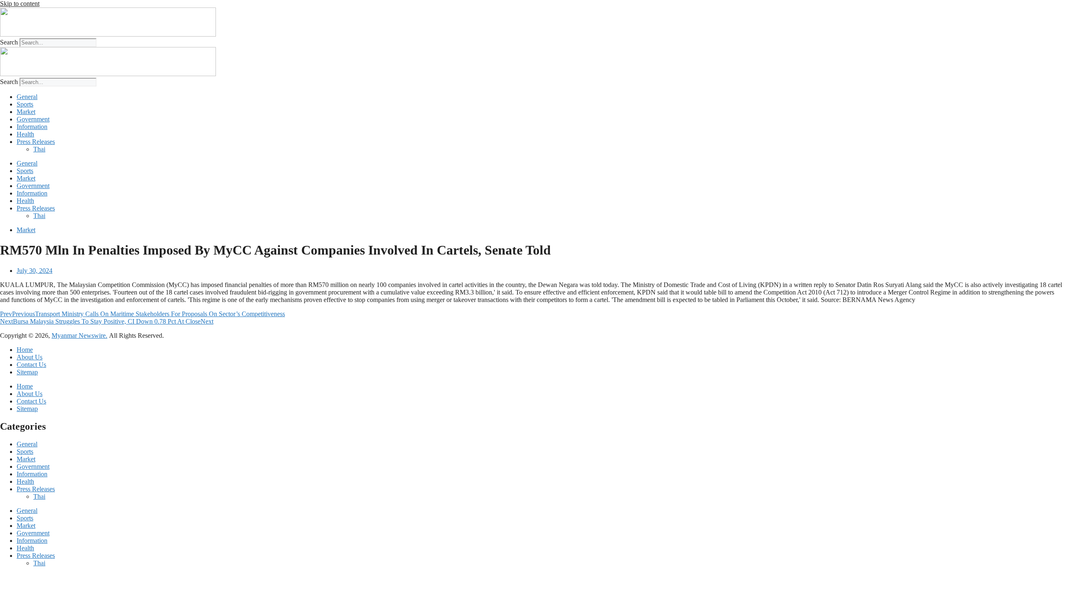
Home (25, 349)
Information (32, 126)
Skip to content (20, 3)
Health (25, 134)
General (27, 96)
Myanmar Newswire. (79, 335)
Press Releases (36, 141)
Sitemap (27, 372)
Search (9, 42)
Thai (39, 149)
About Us (29, 357)
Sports (25, 104)
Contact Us (31, 364)
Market (26, 111)
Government (33, 119)
